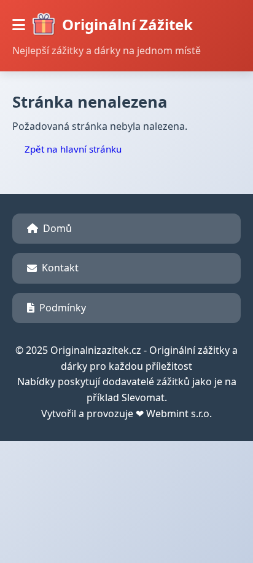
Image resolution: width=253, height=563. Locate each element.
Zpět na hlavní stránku (73, 149)
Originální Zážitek (127, 24)
